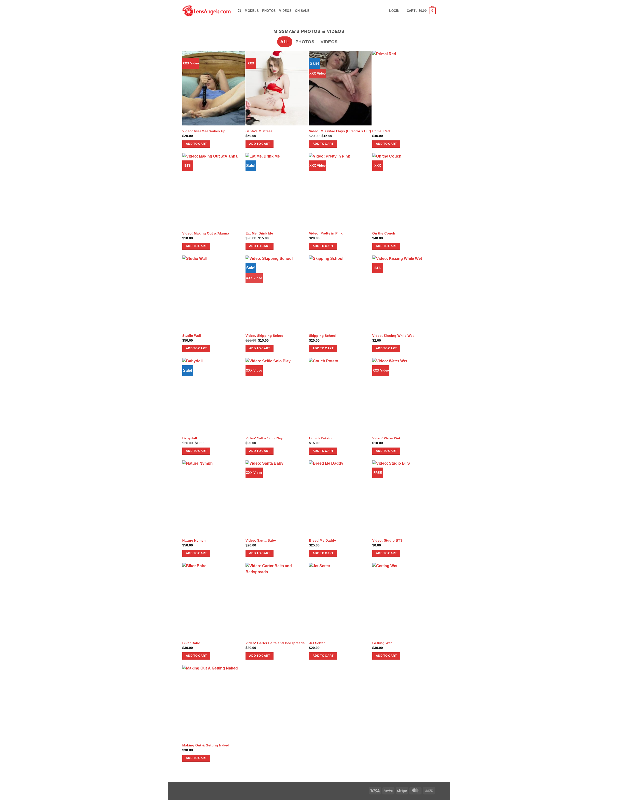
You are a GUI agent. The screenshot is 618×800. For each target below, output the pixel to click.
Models (252, 11)
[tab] (284, 41)
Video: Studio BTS (387, 540)
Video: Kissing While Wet (393, 336)
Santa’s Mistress (259, 131)
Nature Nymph (194, 540)
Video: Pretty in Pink (326, 233)
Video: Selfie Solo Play (264, 438)
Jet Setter (317, 643)
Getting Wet (382, 643)
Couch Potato (320, 438)
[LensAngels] (206, 10)
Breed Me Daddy (322, 540)
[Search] (239, 10)
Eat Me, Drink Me (259, 233)
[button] (394, 11)
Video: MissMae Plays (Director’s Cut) (340, 131)
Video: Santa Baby (261, 540)
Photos (269, 11)
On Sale (302, 11)
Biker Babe (191, 643)
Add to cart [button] (196, 143)
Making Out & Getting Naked (205, 745)
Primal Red (381, 131)
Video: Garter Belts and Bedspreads (275, 643)
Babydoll (189, 438)
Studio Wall (191, 336)
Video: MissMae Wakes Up (203, 131)
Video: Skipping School (265, 336)
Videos (285, 11)
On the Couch (383, 233)
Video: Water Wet (386, 438)
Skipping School (322, 336)
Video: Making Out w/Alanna (205, 233)
